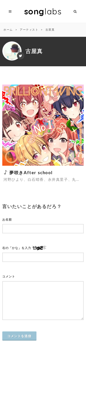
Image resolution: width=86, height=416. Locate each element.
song (43, 11)
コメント (8, 276)
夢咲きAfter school (30, 172)
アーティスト (29, 29)
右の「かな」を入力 (16, 248)
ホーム (8, 29)
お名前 (7, 219)
